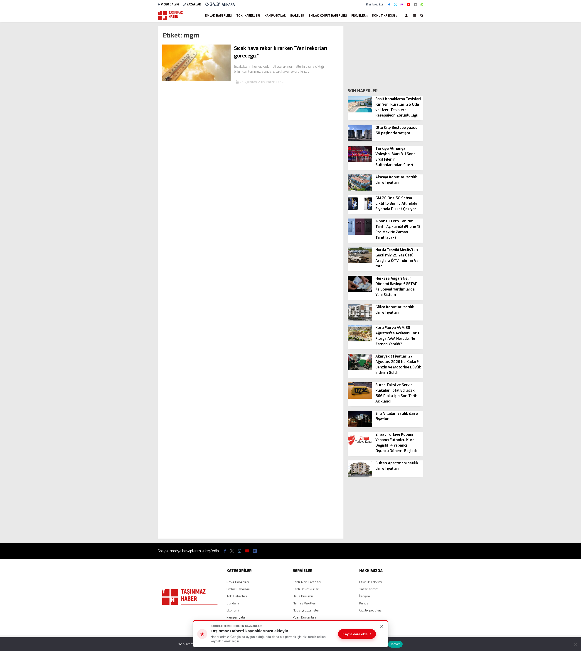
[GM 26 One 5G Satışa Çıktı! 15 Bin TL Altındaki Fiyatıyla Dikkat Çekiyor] (360, 210)
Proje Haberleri (237, 582)
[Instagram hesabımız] (402, 4)
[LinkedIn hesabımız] (415, 4)
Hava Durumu (303, 596)
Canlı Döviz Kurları (306, 589)
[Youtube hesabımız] (409, 4)
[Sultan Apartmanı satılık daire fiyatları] (360, 475)
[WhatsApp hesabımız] (422, 4)
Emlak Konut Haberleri (328, 15)
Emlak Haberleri (218, 15)
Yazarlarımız (368, 589)
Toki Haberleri (248, 15)
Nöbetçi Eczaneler (306, 610)
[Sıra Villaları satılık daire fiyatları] (360, 426)
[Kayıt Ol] (407, 15)
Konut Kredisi (383, 15)
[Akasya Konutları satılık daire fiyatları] (360, 189)
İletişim (364, 596)
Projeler (358, 15)
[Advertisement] (135, 94)
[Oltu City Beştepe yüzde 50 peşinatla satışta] (360, 140)
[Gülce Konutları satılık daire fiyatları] (360, 319)
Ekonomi (232, 610)
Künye (363, 603)
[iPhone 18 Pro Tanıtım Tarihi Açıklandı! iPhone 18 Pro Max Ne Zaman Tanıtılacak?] (360, 233)
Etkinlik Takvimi (370, 582)
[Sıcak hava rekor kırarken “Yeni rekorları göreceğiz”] (196, 80)
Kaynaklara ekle (357, 634)
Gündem (232, 603)
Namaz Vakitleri (304, 603)
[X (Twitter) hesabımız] (395, 4)
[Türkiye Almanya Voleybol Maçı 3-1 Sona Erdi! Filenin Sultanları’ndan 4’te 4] (360, 161)
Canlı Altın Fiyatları (307, 582)
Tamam (395, 644)
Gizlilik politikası (370, 610)
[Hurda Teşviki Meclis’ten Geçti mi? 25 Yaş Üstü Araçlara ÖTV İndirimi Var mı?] (360, 262)
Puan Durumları (304, 617)
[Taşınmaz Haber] (174, 19)
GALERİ (170, 4)
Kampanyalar (275, 15)
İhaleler (297, 15)
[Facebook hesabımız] (389, 4)
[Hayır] (575, 644)
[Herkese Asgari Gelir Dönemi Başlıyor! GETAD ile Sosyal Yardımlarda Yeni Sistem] (360, 291)
